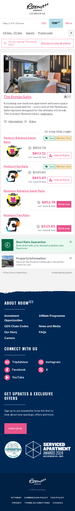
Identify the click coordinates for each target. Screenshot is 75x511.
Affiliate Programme (52, 315)
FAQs (42, 332)
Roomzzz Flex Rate (17, 215)
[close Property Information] (70, 258)
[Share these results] (71, 33)
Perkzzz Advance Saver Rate (20, 140)
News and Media (50, 326)
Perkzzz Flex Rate (16, 166)
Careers (9, 338)
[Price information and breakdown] (30, 148)
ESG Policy (57, 498)
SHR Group (36, 490)
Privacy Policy (9, 273)
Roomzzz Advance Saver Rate (24, 191)
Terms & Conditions (37, 503)
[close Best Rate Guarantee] (70, 242)
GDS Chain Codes (16, 326)
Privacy (17, 503)
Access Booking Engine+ (62, 273)
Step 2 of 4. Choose (13, 23)
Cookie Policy (21, 273)
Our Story (10, 332)
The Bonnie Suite (17, 97)
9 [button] (9, 58)
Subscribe (15, 428)
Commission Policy (36, 498)
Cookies (58, 503)
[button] (67, 96)
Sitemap (16, 498)
